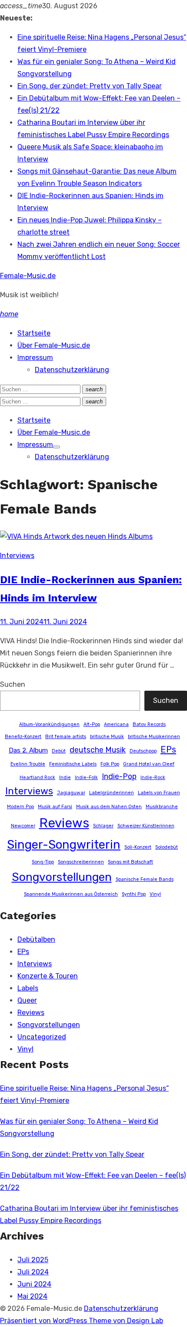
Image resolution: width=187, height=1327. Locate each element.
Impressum (35, 357)
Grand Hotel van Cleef (148, 764)
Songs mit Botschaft (130, 862)
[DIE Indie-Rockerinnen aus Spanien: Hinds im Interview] (76, 536)
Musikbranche (162, 807)
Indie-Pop (119, 776)
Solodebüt (166, 847)
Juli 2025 (32, 1260)
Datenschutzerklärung (72, 370)
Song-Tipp (43, 862)
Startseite (33, 333)
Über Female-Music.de (53, 345)
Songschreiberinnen (81, 862)
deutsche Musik (98, 749)
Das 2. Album (28, 750)
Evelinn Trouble (27, 764)
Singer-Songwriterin (63, 844)
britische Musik (107, 736)
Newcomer (23, 826)
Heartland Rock (37, 777)
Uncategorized (41, 1037)
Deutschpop (143, 751)
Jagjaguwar (71, 793)
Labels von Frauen (159, 793)
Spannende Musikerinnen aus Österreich (71, 894)
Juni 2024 (34, 1284)
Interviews (17, 555)
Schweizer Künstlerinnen (145, 826)
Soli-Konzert (137, 847)
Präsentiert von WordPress (44, 1321)
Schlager (103, 826)
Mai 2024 (32, 1296)
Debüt (59, 751)
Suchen (12, 684)
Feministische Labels (73, 764)
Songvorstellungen (62, 877)
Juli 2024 (33, 1272)
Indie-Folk (86, 777)
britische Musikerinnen (154, 736)
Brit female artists (65, 736)
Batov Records (149, 724)
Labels (27, 988)
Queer (27, 1000)
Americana (116, 724)
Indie (65, 777)
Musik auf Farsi (55, 807)
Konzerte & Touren (47, 976)
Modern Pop (20, 807)
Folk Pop (109, 764)
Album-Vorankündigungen (49, 724)
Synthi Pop (134, 894)
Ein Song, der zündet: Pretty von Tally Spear (89, 86)
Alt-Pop (91, 724)
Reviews (64, 823)
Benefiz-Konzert (23, 736)
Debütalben (36, 939)
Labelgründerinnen (111, 793)
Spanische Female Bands (145, 879)
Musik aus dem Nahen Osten (109, 807)
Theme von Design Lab (126, 1321)
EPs (168, 749)
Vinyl (155, 894)
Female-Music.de (28, 276)
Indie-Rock (152, 777)
